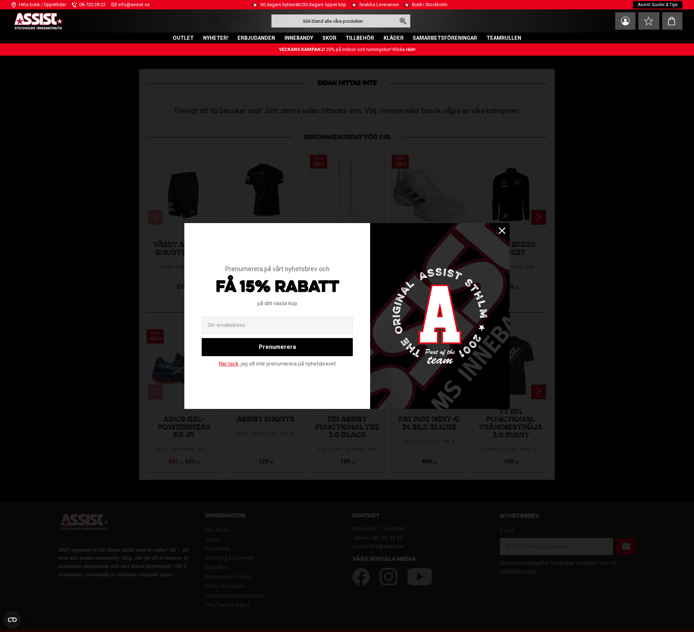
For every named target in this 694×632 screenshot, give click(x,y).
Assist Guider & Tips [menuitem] (658, 4)
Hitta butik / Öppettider (42, 4)
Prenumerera (277, 346)
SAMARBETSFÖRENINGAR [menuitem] (445, 38)
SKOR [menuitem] (329, 38)
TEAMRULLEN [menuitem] (504, 38)
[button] (648, 21)
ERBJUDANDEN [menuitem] (256, 38)
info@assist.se (134, 4)
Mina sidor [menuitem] (625, 21)
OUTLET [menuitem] (183, 38)
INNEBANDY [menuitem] (298, 38)
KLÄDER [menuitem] (394, 38)
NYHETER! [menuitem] (215, 38)
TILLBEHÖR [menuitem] (360, 38)
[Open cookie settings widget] (12, 619)
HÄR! (410, 49)
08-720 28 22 (92, 4)
